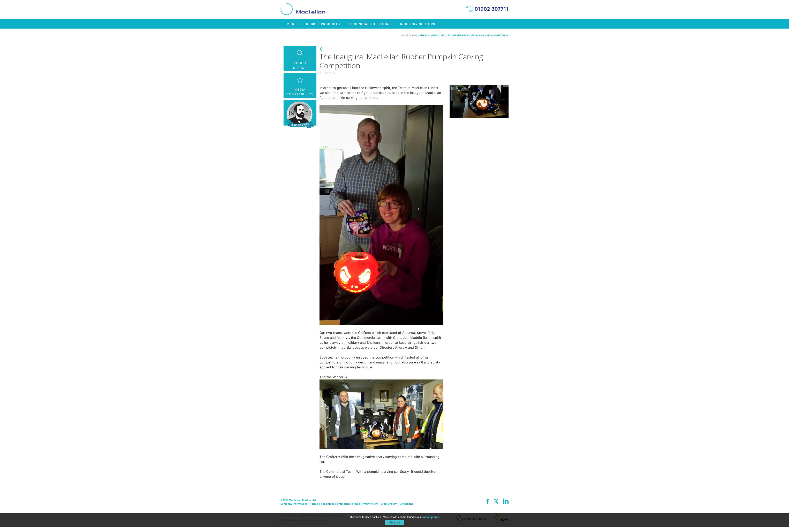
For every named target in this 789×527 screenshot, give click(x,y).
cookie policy (430, 517)
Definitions (406, 503)
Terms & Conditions (322, 503)
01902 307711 (492, 9)
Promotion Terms (347, 503)
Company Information (294, 503)
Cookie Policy (389, 503)
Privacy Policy (369, 503)
